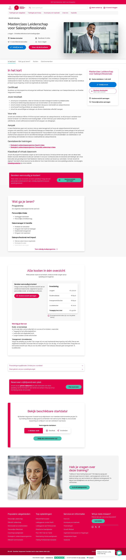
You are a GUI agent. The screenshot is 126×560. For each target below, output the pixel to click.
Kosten (35, 61)
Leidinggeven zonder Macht (44, 522)
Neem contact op (97, 7)
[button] (119, 553)
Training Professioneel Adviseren (46, 540)
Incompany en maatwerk (52, 13)
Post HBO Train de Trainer (44, 533)
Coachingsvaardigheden (15, 533)
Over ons (65, 13)
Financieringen (68, 526)
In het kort (12, 61)
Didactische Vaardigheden (44, 529)
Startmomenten (47, 61)
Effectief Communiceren (15, 540)
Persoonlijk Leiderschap (15, 519)
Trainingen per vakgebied (17, 13)
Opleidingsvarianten (14, 163)
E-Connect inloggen (111, 7)
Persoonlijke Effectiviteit (15, 529)
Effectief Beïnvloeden (42, 519)
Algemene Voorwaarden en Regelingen (76, 533)
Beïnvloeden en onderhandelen (18, 526)
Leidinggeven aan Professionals (46, 526)
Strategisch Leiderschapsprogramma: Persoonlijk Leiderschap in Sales (33, 147)
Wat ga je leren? (24, 61)
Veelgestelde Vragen (70, 536)
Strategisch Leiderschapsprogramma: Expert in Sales (27, 145)
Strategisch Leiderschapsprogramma (19, 536)
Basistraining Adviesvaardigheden (46, 536)
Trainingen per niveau (34, 13)
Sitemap (94, 551)
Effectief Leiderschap (14, 18)
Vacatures (67, 540)
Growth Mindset (69, 529)
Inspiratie (74, 13)
